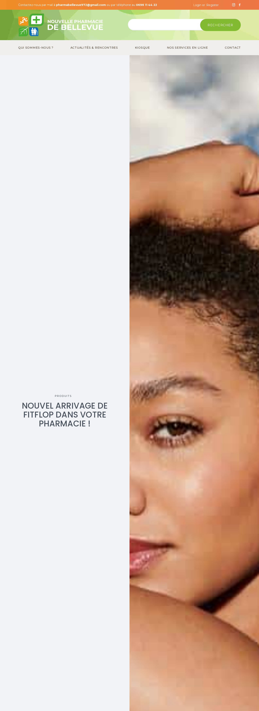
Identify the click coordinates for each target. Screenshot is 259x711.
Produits (63, 395)
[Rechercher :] (169, 25)
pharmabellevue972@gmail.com (81, 5)
